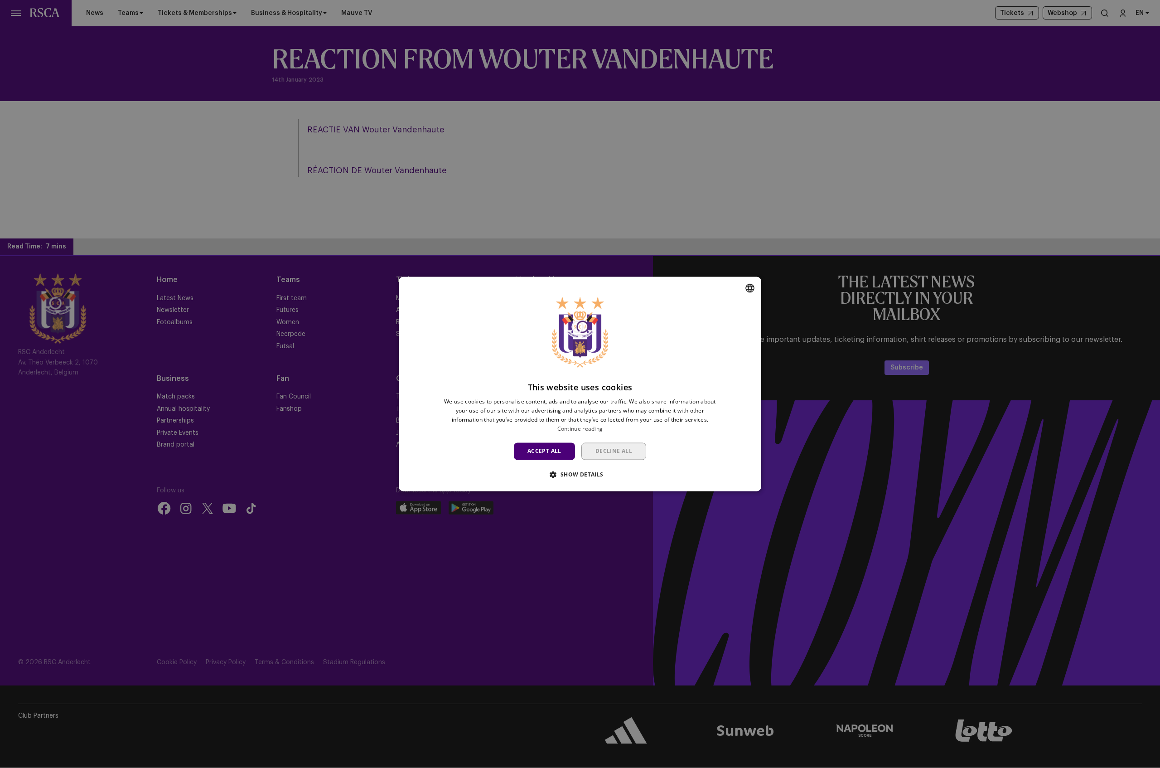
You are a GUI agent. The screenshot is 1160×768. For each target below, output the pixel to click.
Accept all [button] (544, 451)
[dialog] (580, 384)
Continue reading (580, 429)
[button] (579, 474)
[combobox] (749, 287)
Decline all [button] (613, 451)
